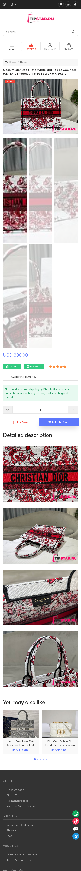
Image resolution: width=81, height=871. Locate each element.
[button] (35, 759)
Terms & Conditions (19, 860)
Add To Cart (60, 422)
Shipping (12, 830)
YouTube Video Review (21, 806)
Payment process (17, 800)
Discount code (15, 790)
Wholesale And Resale (21, 825)
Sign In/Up (50, 49)
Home (12, 62)
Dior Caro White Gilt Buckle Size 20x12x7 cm (60, 743)
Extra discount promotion (22, 854)
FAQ (9, 836)
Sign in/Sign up (16, 795)
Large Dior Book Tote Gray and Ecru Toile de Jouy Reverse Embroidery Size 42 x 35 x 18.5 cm (21, 747)
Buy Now (22, 422)
